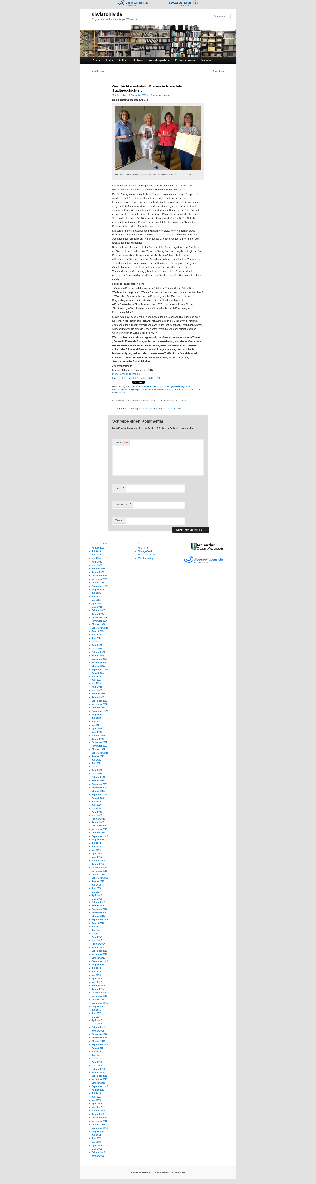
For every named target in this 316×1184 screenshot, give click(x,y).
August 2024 (98, 631)
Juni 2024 (96, 638)
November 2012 (99, 1121)
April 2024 (97, 645)
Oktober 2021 (98, 749)
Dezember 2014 (99, 1034)
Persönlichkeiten (120, 389)
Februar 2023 (98, 693)
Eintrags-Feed (145, 551)
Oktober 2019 (98, 832)
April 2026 (97, 562)
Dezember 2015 (99, 992)
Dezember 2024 (99, 617)
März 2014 (97, 1065)
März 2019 (97, 857)
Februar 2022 (98, 735)
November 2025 (99, 579)
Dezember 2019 (99, 826)
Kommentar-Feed (146, 555)
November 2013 (99, 1079)
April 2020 (97, 812)
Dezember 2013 (99, 1076)
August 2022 (98, 714)
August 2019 (98, 840)
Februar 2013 (98, 1110)
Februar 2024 (98, 652)
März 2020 (97, 815)
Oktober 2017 (98, 916)
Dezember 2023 (99, 659)
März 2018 (97, 899)
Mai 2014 (96, 1058)
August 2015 (98, 1006)
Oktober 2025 (98, 582)
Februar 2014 (98, 1069)
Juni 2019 (96, 846)
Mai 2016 (96, 975)
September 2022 (100, 711)
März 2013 (97, 1107)
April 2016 (97, 978)
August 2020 (98, 798)
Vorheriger (98, 71)
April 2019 (97, 853)
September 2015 (100, 1003)
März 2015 (97, 1024)
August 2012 (98, 1131)
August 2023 (98, 673)
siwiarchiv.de (107, 14)
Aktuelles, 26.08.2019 (148, 378)
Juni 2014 (96, 1055)
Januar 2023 (98, 697)
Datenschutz (206, 60)
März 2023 (97, 690)
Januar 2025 (98, 614)
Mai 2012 (96, 1142)
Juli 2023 (96, 676)
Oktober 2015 (98, 999)
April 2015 (97, 1020)
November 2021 (99, 746)
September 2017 (100, 919)
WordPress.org (145, 558)
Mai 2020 (96, 808)
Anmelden (143, 548)
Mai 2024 (96, 642)
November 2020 (99, 787)
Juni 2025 (96, 596)
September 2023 (100, 669)
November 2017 (99, 912)
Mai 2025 (96, 600)
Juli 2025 (96, 593)
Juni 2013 (96, 1097)
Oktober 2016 (98, 958)
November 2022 (99, 704)
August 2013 (98, 1090)
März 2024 (97, 648)
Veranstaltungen (156, 389)
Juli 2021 (96, 760)
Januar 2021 (98, 780)
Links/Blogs (137, 60)
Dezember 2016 (99, 951)
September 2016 (100, 961)
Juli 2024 (96, 634)
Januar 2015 (98, 1031)
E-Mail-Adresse (123, 504)
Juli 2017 (96, 926)
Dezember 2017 (99, 909)
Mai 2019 (96, 850)
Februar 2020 (98, 819)
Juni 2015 (96, 1013)
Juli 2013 (96, 1093)
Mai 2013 (96, 1100)
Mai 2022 (96, 725)
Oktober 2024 (98, 624)
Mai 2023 (96, 683)
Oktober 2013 (98, 1083)
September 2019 (100, 836)
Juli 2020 (96, 801)
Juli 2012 (96, 1135)
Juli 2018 (96, 885)
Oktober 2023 (98, 666)
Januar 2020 (98, 822)
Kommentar (121, 443)
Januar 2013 (98, 1114)
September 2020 (100, 794)
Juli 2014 (96, 1051)
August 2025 (98, 589)
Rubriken (109, 60)
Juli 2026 (96, 551)
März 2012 (97, 1149)
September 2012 (100, 1128)
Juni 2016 (96, 971)
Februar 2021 (98, 777)
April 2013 (97, 1103)
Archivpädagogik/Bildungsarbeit (175, 386)
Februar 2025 (98, 610)
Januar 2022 (98, 739)
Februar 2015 (98, 1027)
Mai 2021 (96, 766)
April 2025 (97, 603)
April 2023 (97, 687)
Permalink (121, 392)
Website (118, 520)
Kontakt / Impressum (185, 60)
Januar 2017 (98, 947)
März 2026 (97, 565)
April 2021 (97, 770)
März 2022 (97, 732)
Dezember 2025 (99, 575)
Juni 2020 (96, 805)
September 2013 (100, 1086)
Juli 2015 (96, 1010)
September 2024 (100, 628)
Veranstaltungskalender (159, 60)
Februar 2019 (98, 860)
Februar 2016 (98, 985)
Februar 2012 (98, 1152)
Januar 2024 (98, 655)
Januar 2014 (98, 1072)
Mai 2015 (96, 1017)
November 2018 (99, 871)
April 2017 (97, 937)
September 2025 (100, 586)
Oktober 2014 (98, 1041)
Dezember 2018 (99, 867)
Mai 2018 (96, 892)
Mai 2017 (96, 933)
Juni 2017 (96, 930)
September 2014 (100, 1044)
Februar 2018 (98, 902)
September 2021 (100, 753)
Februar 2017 (98, 944)
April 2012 (97, 1145)
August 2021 (98, 756)
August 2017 (98, 923)
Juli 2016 (96, 968)
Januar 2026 (98, 572)
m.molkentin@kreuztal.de (126, 373)
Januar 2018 (98, 905)
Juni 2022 (96, 721)
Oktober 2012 (98, 1124)
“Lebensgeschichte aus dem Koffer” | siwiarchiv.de (155, 408)
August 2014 (98, 1048)
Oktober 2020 (98, 791)
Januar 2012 (98, 1156)
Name (119, 488)
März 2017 (97, 940)
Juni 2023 (96, 680)
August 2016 (98, 964)
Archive (122, 60)
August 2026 (98, 548)
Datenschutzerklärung (141, 1172)
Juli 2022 (96, 718)
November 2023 (99, 662)
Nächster (218, 71)
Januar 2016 (98, 989)
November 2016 (99, 954)
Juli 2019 (96, 843)
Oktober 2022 (98, 707)
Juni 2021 (96, 763)
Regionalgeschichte (138, 389)
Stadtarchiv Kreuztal (160, 95)
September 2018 (100, 878)
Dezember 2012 (99, 1117)
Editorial (96, 60)
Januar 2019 (98, 864)
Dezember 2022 (99, 701)
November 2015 (99, 996)
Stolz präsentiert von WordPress (170, 1172)
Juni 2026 (96, 555)
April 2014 (97, 1062)
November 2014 (99, 1037)
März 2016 (97, 982)
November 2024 (99, 621)
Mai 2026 (96, 558)
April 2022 (97, 728)
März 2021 (97, 773)
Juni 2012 (96, 1138)
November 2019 (99, 829)
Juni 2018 (96, 888)
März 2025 (97, 607)
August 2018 (98, 881)
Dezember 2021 (99, 742)
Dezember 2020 (99, 784)
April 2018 (97, 895)
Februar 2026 (98, 568)
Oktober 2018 (98, 874)
